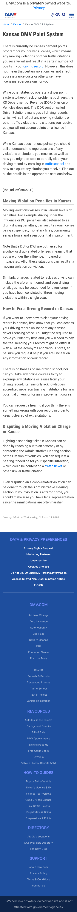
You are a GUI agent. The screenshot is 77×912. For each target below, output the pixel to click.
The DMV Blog (38, 848)
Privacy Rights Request (38, 548)
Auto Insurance (39, 621)
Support (38, 858)
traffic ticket (53, 466)
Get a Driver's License (38, 799)
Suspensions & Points (38, 818)
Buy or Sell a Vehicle (38, 781)
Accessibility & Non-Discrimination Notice (38, 579)
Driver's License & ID (38, 787)
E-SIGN (38, 585)
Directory (38, 827)
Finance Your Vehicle (38, 793)
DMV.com (39, 604)
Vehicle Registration (38, 700)
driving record (33, 66)
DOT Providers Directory (38, 842)
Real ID (38, 670)
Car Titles (38, 633)
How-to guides (38, 772)
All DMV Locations (38, 836)
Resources (38, 711)
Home (6, 24)
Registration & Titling (38, 812)
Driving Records (38, 744)
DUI (38, 646)
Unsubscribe (38, 560)
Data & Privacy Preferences (38, 539)
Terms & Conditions (38, 879)
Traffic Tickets (38, 694)
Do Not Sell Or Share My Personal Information (39, 572)
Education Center (38, 652)
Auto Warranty (38, 627)
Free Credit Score (38, 750)
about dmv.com (38, 867)
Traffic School (38, 688)
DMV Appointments (38, 738)
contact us (38, 885)
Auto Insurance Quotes (38, 720)
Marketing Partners (38, 554)
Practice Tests (38, 658)
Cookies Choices (38, 566)
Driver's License (38, 640)
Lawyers (38, 757)
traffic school (54, 164)
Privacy (39, 8)
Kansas (17, 24)
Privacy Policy (38, 873)
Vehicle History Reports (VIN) (38, 763)
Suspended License (38, 682)
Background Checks (39, 726)
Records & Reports (38, 676)
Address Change (38, 615)
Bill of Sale (38, 732)
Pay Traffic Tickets (38, 806)
